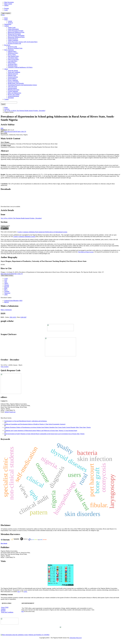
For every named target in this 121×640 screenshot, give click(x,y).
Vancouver (7, 293)
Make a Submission (6, 309)
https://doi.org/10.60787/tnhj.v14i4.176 (15, 131)
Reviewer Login (12, 46)
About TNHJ (4, 607)
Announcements (12, 88)
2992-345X (13, 317)
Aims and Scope (12, 86)
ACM (6, 278)
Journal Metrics (12, 78)
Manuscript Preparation (14, 34)
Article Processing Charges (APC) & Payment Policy (23, 42)
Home (6, 18)
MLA (5, 290)
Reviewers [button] (7, 45)
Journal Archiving (13, 77)
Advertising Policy (13, 58)
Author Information (13, 29)
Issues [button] (6, 19)
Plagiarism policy (12, 65)
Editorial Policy (12, 51)
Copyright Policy (12, 61)
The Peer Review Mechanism (16, 35)
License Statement (13, 91)
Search (3, 104)
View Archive (5, 366)
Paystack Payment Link (14, 43)
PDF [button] (2, 128)
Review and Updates (13, 94)
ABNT (6, 283)
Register (6, 8)
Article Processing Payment (15, 30)
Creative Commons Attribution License (24, 236)
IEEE (5, 288)
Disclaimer (11, 97)
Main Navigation (9, 2)
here (18, 591)
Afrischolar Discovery (75, 637)
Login (6, 10)
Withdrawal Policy (13, 53)
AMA (6, 294)
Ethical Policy (12, 62)
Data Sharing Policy (13, 56)
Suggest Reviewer (13, 38)
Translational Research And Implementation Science (22, 85)
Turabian (6, 291)
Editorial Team (12, 75)
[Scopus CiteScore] (60, 356)
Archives (10, 22)
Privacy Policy (12, 54)
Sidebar (6, 5)
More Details (4, 543)
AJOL (25, 591)
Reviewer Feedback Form (15, 48)
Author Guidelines (13, 40)
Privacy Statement (13, 80)
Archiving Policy (12, 64)
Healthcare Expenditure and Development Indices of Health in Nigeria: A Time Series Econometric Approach (34, 424)
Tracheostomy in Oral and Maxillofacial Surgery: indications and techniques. (25, 421)
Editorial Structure (13, 73)
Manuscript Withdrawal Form (16, 32)
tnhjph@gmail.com (10, 412)
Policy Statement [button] (9, 50)
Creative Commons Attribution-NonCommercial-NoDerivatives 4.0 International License (42, 232)
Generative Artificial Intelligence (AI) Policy (20, 67)
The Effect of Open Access (85, 252)
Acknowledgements (13, 96)
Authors (3, 609)
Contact (6, 99)
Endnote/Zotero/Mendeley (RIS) (13, 300)
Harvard (6, 286)
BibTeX (6, 302)
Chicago (6, 285)
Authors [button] (6, 26)
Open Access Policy (13, 59)
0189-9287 (23, 317)
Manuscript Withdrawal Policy (16, 37)
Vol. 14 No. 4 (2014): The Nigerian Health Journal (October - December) (24, 110)
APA (5, 282)
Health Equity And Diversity (16, 83)
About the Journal (13, 70)
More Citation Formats (7, 275)
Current (10, 21)
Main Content (8, 4)
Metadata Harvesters (13, 89)
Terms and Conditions (14, 72)
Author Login (12, 27)
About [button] (6, 69)
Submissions (7, 24)
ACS (5, 280)
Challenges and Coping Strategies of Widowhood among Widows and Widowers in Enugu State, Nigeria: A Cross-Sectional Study (40, 430)
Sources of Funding (13, 81)
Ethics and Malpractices (14, 93)
